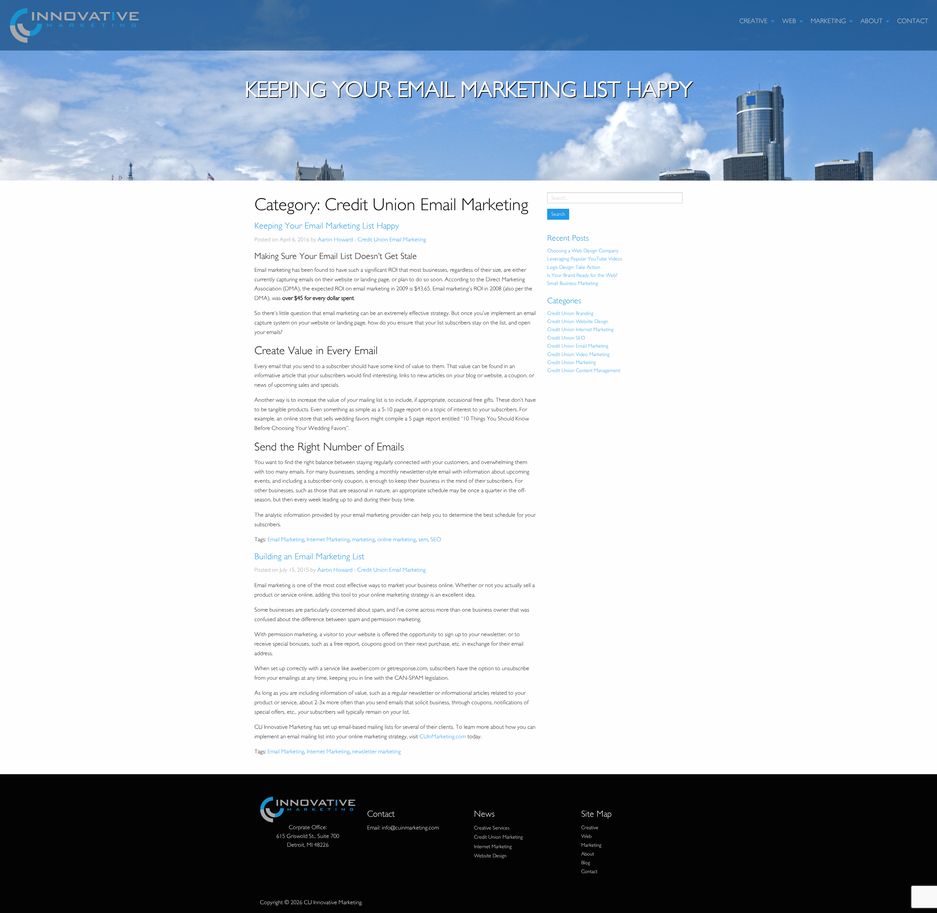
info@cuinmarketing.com (410, 827)
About (871, 21)
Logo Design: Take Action (573, 267)
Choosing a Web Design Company (583, 251)
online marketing (396, 539)
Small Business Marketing (572, 283)
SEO (435, 539)
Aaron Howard (335, 239)
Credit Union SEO (566, 338)
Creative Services (491, 828)
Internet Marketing (328, 539)
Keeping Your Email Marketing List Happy (326, 225)
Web (789, 21)
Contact (912, 21)
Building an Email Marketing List (309, 556)
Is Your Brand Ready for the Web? (582, 275)
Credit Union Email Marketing (392, 239)
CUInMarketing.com (442, 736)
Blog (585, 863)
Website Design (490, 856)
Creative (753, 21)
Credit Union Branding (570, 313)
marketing (363, 539)
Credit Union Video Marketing (578, 354)
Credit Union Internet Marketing (580, 329)
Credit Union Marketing (571, 362)
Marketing (828, 21)
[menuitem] (754, 21)
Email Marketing (286, 539)
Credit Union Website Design (577, 321)
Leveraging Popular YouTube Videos (584, 259)
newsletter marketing (376, 751)
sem (423, 539)
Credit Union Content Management (583, 370)
